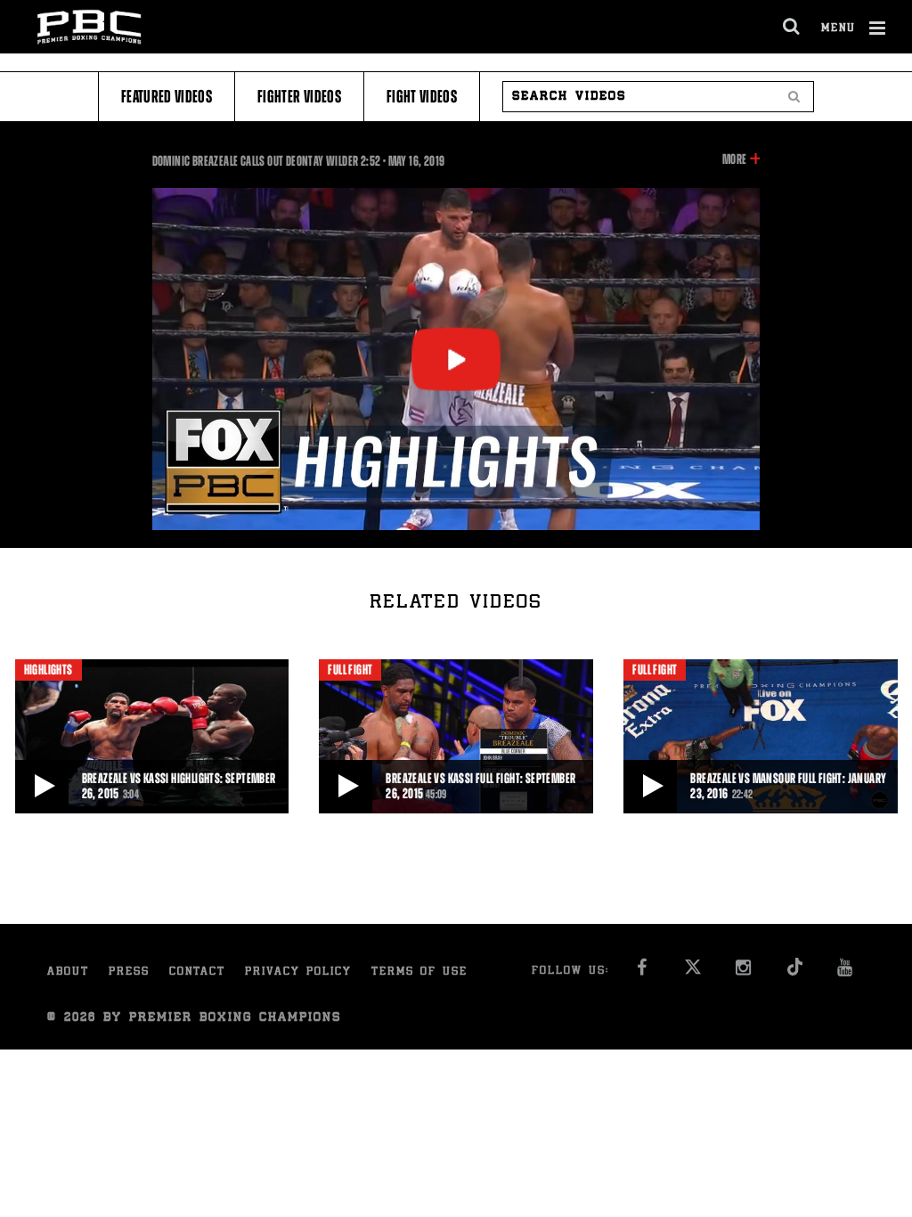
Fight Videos (422, 96)
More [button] (734, 160)
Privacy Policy (298, 972)
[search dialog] (792, 27)
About (68, 972)
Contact (197, 972)
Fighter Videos (299, 96)
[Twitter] (692, 972)
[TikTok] (794, 972)
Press (129, 972)
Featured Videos (166, 96)
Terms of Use (419, 972)
